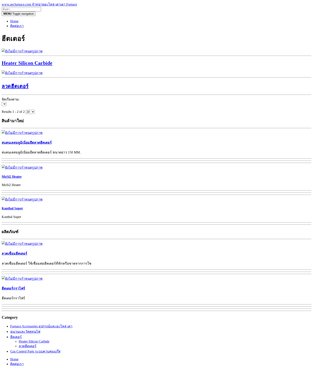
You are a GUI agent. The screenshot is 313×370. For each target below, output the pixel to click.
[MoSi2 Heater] (22, 167)
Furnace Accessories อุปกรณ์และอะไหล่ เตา (41, 326)
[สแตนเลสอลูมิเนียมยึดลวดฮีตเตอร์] (22, 133)
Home (14, 21)
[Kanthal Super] (22, 199)
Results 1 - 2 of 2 (14, 111)
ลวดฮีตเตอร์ (27, 346)
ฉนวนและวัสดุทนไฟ (25, 331)
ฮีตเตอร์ (16, 337)
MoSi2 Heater (12, 176)
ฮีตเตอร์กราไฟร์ (13, 288)
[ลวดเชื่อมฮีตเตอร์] (22, 243)
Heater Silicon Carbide (34, 341)
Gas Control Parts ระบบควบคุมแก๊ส (35, 351)
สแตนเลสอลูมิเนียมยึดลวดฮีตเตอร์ (27, 142)
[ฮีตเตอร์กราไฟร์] (22, 278)
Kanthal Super (12, 208)
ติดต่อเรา (17, 26)
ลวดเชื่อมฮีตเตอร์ (14, 253)
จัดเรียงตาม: (11, 99)
